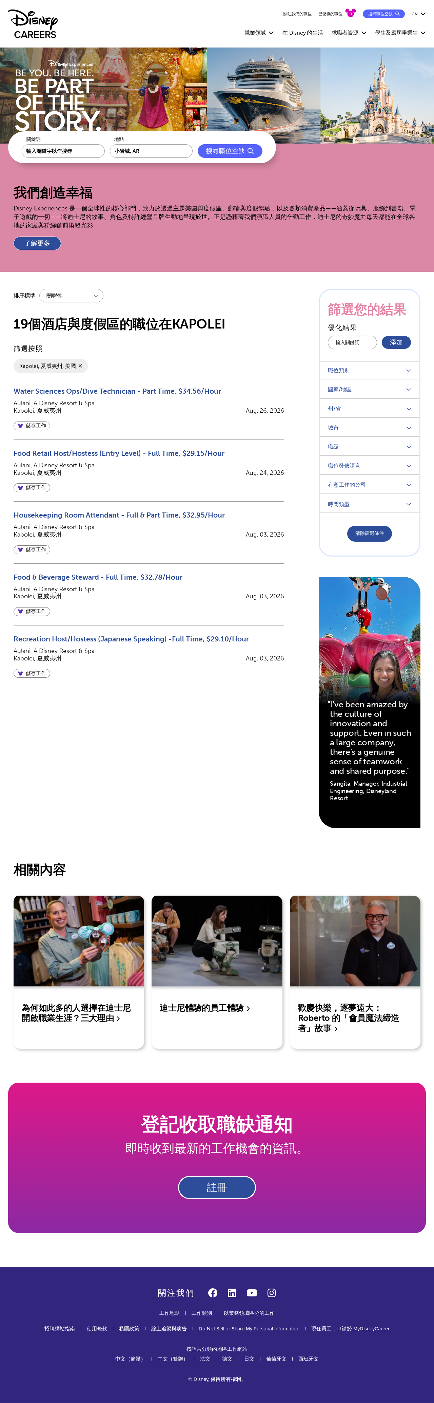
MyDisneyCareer (371, 1328)
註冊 (217, 1187)
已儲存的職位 (330, 14)
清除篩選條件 (369, 533)
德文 (227, 1359)
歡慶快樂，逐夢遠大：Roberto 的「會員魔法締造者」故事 (348, 1018)
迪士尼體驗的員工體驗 (203, 1008)
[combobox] (151, 151)
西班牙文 (308, 1359)
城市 (333, 428)
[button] (32, 426)
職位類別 (339, 370)
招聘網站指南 (59, 1328)
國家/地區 (340, 389)
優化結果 (342, 327)
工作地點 (169, 1313)
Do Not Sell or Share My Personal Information (249, 1328)
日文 (249, 1359)
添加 (396, 342)
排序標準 (24, 295)
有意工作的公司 (347, 485)
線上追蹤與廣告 (169, 1328)
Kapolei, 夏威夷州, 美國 (47, 366)
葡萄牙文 (276, 1359)
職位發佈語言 (344, 466)
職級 (333, 447)
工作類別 (202, 1313)
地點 (119, 139)
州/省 (334, 409)
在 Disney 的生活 (302, 33)
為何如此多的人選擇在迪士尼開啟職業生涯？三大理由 (76, 1013)
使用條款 (97, 1328)
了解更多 (37, 243)
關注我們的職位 (297, 14)
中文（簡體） (130, 1359)
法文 (205, 1359)
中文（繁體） (173, 1359)
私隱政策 (129, 1328)
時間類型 (339, 504)
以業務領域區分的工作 (249, 1313)
